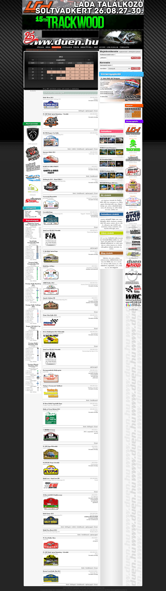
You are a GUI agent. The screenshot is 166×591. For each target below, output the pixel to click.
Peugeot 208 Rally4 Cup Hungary (33, 327)
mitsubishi (119, 241)
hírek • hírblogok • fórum (90, 426)
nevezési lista (104, 87)
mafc (106, 206)
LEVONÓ (102, 47)
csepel (120, 219)
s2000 (116, 207)
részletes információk (92, 269)
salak (119, 225)
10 (126, 110)
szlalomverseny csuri (116, 260)
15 (80, 72)
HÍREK (48, 47)
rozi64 (115, 225)
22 (80, 75)
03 (133, 115)
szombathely (115, 226)
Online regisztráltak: (30, 216)
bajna (113, 219)
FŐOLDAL (40, 47)
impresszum (76, 588)
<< (33, 60)
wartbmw (111, 248)
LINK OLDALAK (112, 47)
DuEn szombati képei (118, 167)
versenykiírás (94, 215)
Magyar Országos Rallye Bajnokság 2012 (52, 515)
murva (102, 207)
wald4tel (113, 209)
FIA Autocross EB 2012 (48, 232)
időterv (102, 85)
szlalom (110, 226)
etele (101, 223)
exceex (119, 261)
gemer (108, 223)
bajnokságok (36, 49)
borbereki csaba (112, 238)
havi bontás (29, 49)
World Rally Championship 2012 (50, 410)
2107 (101, 238)
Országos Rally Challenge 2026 (33, 305)
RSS (103, 588)
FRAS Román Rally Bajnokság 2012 (51, 531)
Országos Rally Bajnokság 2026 (33, 284)
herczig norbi (109, 204)
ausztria (103, 219)
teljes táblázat (33, 238)
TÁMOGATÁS (124, 47)
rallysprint (107, 225)
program (95, 541)
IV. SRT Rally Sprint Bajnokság (50, 115)
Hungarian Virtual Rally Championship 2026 (33, 224)
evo (117, 202)
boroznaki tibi (113, 200)
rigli (111, 225)
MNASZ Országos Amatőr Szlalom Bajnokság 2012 (55, 299)
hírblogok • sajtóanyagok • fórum (88, 110)
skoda (120, 208)
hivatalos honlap (93, 100)
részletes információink (91, 516)
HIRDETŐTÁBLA (86, 47)
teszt (120, 226)
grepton (102, 204)
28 (70, 78)
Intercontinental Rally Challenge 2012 (52, 99)
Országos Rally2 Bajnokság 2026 (33, 343)
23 (89, 75)
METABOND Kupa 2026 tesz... (109, 183)
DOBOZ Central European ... (108, 148)
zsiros (117, 228)
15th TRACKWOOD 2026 (108, 136)
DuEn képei (120, 155)
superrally (111, 265)
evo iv (115, 261)
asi (102, 200)
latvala (114, 263)
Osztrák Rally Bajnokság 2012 (50, 284)
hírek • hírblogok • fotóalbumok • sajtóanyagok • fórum (82, 584)
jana (106, 241)
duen (108, 202)
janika (109, 241)
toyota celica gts (109, 228)
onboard (103, 243)
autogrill (108, 219)
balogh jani (106, 200)
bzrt (118, 240)
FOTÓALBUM (67, 47)
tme (106, 267)
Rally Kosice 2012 (48, 513)
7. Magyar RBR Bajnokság (49, 431)
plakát (96, 304)
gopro (102, 241)
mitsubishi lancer (117, 206)
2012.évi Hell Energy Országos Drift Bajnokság (54, 181)
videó (96, 305)
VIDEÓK (76, 47)
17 (126, 112)
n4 (105, 208)
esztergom (113, 202)
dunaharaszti (114, 221)
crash (117, 219)
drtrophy (103, 221)
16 (89, 72)
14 (70, 72)
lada (112, 241)
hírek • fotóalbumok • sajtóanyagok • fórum (85, 193)
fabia (120, 202)
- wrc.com (109, 93)
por (117, 263)
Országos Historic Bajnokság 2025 (33, 365)
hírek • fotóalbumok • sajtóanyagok (88, 534)
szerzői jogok (83, 588)
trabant (111, 247)
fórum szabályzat (91, 588)
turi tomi (107, 209)
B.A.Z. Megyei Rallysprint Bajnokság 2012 (53, 333)
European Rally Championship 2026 (33, 263)
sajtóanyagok (94, 248)
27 (61, 78)
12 (51, 72)
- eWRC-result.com (112, 92)
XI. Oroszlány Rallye (106, 159)
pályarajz (95, 377)
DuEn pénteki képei (118, 144)
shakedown (104, 265)
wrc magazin (114, 267)
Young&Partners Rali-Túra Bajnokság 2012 (53, 134)
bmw (106, 238)
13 (61, 72)
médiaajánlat (99, 588)
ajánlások (95, 502)
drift (105, 202)
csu (110, 258)
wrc (117, 209)
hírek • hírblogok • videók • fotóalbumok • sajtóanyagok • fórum (79, 527)
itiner (115, 204)
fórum (96, 129)
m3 (115, 241)
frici (105, 223)
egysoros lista (43, 49)
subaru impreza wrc (111, 245)
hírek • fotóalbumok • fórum (89, 568)
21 (70, 75)
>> (89, 60)
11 (128, 110)
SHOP (96, 47)
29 (80, 78)
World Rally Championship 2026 (33, 241)
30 (89, 78)
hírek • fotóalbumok (92, 176)
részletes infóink (133, 136)
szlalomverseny (105, 260)
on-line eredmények (92, 519)
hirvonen (106, 263)
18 (128, 112)
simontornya (104, 226)
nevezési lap (94, 216)
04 (135, 115)
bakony (105, 258)
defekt (108, 262)
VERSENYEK (56, 47)
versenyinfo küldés (52, 49)
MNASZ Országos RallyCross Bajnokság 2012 (54, 480)
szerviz (117, 265)
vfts (121, 247)
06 (139, 115)
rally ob (117, 223)
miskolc (110, 206)
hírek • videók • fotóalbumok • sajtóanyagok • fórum (83, 149)
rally (120, 263)
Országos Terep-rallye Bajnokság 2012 (52, 405)
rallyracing (109, 207)
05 (137, 115)
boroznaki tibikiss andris (110, 240)
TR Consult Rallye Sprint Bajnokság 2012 (53, 213)
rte (113, 207)
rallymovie (109, 243)
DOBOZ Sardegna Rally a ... (108, 171)
